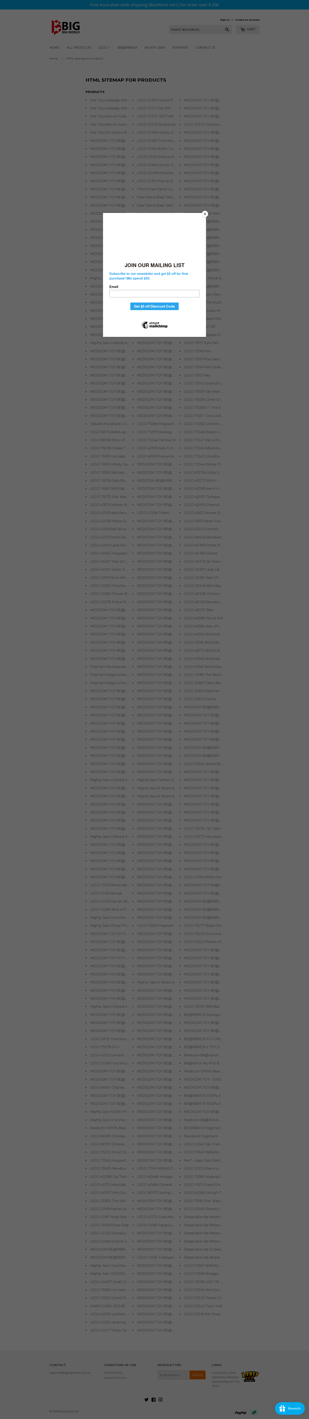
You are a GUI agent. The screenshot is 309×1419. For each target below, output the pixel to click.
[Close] (205, 214)
